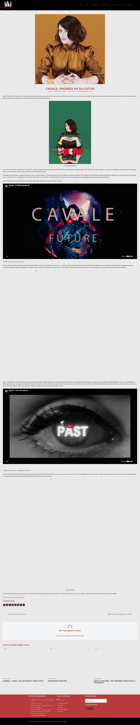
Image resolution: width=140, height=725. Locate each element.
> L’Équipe (60, 707)
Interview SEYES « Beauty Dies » (17, 614)
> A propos (60, 705)
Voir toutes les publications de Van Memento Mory (70, 636)
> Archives (60, 711)
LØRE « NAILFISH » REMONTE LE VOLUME (120, 614)
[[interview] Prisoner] (70, 662)
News (87, 5)
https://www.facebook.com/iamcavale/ (13, 597)
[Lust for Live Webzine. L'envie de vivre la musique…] (8, 5)
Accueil (80, 5)
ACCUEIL (50, 91)
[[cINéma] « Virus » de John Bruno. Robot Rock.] (25, 662)
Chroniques (95, 5)
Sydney (65, 721)
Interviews (105, 5)
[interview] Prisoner (57, 681)
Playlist (121, 5)
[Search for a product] (136, 5)
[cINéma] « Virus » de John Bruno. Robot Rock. (23, 681)
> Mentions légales (62, 709)
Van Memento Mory (85, 91)
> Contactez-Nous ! (62, 703)
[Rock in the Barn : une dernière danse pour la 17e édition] (115, 662)
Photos (113, 5)
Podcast (129, 5)
